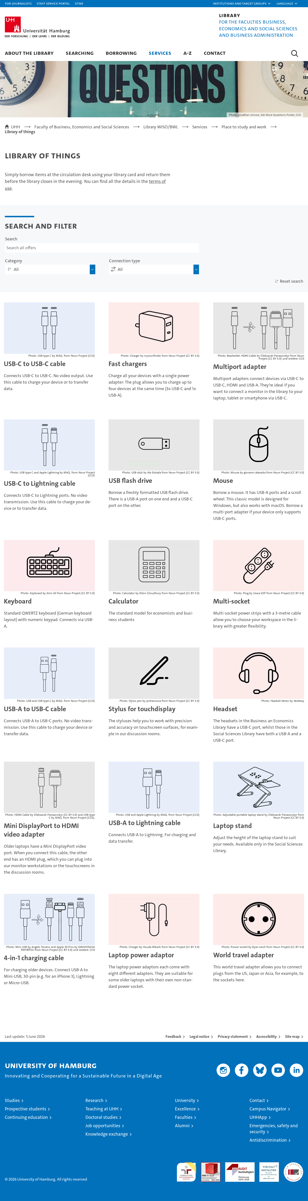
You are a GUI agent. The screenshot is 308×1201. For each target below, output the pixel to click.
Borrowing (121, 53)
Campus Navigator (268, 1109)
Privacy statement (233, 1036)
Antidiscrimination (268, 1140)
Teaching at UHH (101, 1109)
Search (11, 239)
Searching (80, 53)
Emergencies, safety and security (274, 1129)
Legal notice (199, 1036)
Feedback (173, 1036)
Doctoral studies (101, 1117)
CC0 (298, 115)
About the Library (29, 53)
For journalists (18, 3)
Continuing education (26, 1117)
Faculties (183, 1117)
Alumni (182, 1126)
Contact (214, 53)
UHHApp (258, 1117)
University (185, 1100)
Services (160, 53)
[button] (242, 3)
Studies (12, 1100)
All (16, 269)
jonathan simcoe (248, 115)
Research (94, 1100)
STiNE (79, 3)
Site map (292, 1036)
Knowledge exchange (106, 1134)
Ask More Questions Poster (277, 115)
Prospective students (25, 1109)
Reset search (291, 281)
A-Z (187, 53)
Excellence (185, 1109)
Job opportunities (102, 1126)
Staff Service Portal (53, 3)
